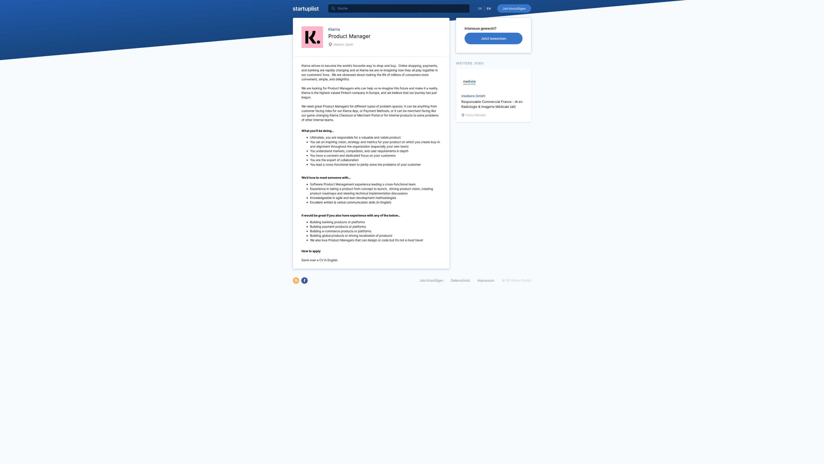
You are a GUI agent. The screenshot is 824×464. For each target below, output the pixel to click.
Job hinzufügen (514, 8)
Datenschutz (460, 280)
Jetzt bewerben (493, 38)
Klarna (334, 29)
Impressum (485, 280)
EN (489, 8)
